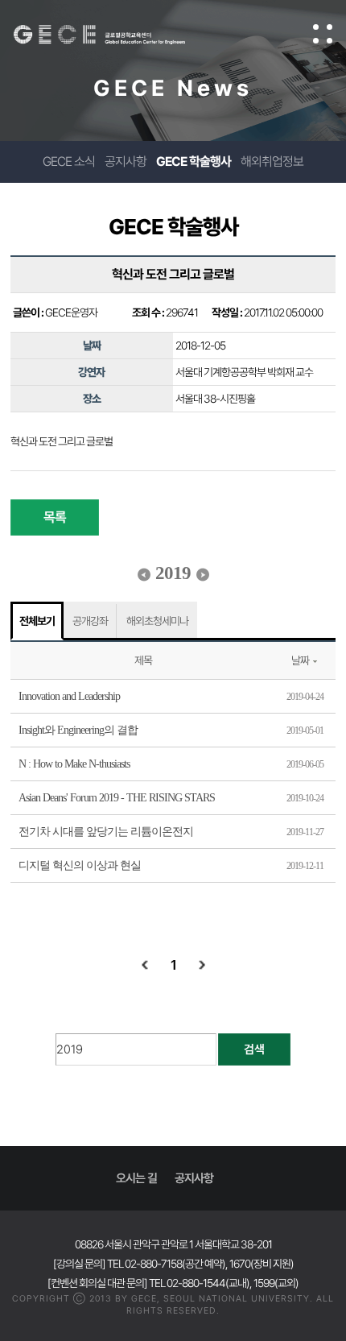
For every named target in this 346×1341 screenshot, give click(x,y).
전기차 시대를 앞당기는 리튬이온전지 (106, 832)
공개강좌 (90, 621)
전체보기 (37, 621)
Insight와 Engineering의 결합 (78, 730)
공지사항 (125, 161)
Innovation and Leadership (69, 696)
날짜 (300, 660)
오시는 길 (136, 1178)
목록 (54, 517)
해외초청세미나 (157, 621)
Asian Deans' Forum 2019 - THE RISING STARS (117, 798)
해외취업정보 (272, 161)
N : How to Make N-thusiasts (74, 764)
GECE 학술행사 (193, 161)
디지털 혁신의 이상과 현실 (80, 865)
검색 (254, 1049)
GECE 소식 (69, 161)
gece (115, 34)
